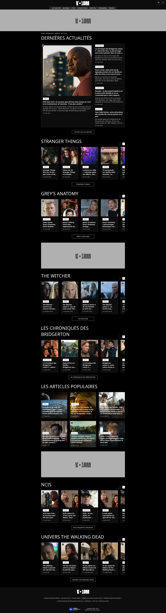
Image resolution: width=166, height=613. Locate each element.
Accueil (43, 33)
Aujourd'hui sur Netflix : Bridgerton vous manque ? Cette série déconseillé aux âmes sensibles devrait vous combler (69, 370)
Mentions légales (76, 598)
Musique (66, 8)
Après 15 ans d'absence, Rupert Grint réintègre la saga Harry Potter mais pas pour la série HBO (112, 439)
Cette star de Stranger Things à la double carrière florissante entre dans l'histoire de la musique (69, 176)
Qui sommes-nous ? (66, 598)
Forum (111, 8)
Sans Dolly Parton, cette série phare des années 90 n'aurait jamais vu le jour (109, 114)
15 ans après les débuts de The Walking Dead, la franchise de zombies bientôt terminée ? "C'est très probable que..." (109, 573)
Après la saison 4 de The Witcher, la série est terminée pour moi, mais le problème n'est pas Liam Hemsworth (89, 312)
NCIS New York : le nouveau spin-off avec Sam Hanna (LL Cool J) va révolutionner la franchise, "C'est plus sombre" (67, 103)
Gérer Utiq (95, 601)
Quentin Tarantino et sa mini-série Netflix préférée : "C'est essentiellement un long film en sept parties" (53, 439)
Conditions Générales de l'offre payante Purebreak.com (70, 601)
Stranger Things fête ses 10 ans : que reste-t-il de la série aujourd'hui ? (49, 174)
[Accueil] (83, 3)
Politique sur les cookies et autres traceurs (92, 598)
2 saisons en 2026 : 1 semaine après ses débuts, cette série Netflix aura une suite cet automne (89, 175)
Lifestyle (92, 8)
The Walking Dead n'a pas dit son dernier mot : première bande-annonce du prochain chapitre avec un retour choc (49, 573)
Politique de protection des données (112, 598)
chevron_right (124, 144)
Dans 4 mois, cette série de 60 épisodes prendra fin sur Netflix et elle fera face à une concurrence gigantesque (108, 73)
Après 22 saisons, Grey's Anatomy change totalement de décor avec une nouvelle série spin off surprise (89, 228)
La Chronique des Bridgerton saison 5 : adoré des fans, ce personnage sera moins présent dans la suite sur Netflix (109, 52)
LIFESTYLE (57, 33)
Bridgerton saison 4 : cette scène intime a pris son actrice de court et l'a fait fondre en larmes (108, 369)
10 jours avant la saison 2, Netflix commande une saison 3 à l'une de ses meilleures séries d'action (82, 439)
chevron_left (120, 144)
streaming (102, 8)
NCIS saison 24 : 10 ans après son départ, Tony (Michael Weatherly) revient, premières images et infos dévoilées (69, 521)
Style (73, 8)
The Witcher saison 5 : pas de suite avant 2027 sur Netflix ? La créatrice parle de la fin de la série (69, 310)
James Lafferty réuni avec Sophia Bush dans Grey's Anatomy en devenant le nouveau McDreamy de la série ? (69, 229)
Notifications (88, 601)
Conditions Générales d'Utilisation (52, 598)
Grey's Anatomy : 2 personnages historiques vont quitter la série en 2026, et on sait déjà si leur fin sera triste (109, 228)
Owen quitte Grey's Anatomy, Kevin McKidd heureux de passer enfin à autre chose (49, 227)
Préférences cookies (104, 601)
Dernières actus (50, 33)
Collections (82, 8)
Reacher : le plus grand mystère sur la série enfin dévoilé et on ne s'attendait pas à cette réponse (109, 93)
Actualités (56, 8)
